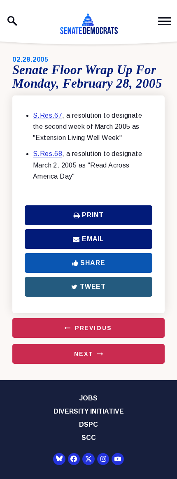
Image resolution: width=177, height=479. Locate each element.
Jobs (88, 398)
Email (93, 238)
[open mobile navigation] (164, 21)
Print (92, 215)
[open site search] (12, 21)
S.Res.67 (47, 115)
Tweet (93, 286)
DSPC (88, 424)
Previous (93, 328)
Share (92, 262)
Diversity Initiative (89, 411)
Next (83, 354)
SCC (89, 437)
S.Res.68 (47, 153)
